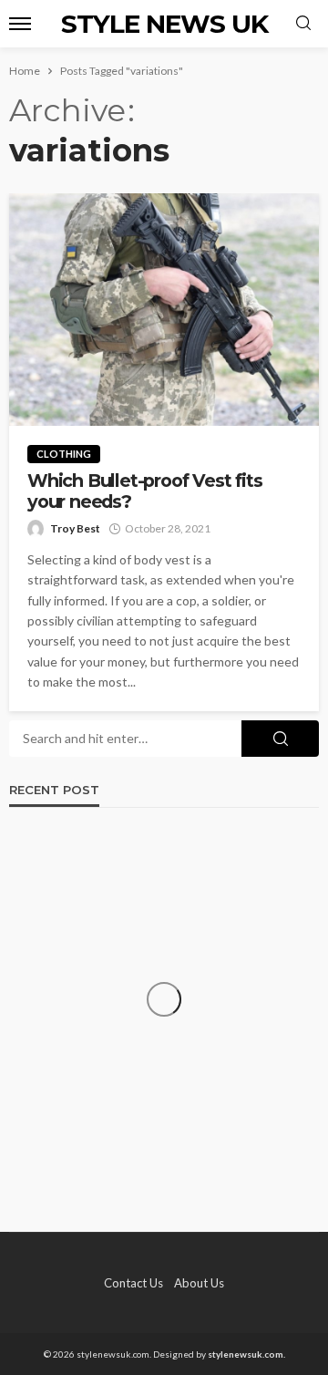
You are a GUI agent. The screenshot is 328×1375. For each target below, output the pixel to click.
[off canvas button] (20, 23)
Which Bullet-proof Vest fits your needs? (144, 491)
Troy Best (75, 528)
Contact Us (133, 1283)
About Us (199, 1283)
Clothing (63, 454)
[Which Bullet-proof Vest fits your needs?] (164, 309)
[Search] (303, 23)
